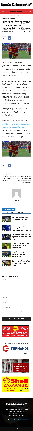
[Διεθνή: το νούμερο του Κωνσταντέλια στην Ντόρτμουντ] (6, 245)
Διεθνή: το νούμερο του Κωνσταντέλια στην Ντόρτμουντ (20, 245)
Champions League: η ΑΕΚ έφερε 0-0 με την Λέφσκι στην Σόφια (21, 237)
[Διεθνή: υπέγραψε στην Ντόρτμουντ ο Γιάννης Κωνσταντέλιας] (6, 254)
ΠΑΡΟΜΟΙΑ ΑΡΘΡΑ (8, 209)
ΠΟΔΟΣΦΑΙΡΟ (11, 16)
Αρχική (4, 16)
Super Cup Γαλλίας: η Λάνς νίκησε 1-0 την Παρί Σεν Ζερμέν (21, 263)
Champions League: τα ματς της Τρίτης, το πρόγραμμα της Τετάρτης (21, 228)
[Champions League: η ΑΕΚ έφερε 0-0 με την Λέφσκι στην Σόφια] (6, 237)
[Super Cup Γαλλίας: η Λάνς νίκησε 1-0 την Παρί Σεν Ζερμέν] (6, 263)
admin (6, 31)
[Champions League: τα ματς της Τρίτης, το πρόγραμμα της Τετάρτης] (6, 228)
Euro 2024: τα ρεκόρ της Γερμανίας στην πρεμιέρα (9, 178)
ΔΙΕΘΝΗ (19, 16)
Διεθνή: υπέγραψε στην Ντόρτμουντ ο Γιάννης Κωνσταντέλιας (20, 254)
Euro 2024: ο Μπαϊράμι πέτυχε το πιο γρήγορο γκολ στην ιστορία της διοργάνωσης (24, 179)
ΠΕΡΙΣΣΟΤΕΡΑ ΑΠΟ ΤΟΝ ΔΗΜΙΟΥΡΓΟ (14, 212)
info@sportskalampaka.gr (20, 419)
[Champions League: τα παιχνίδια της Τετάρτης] (6, 219)
